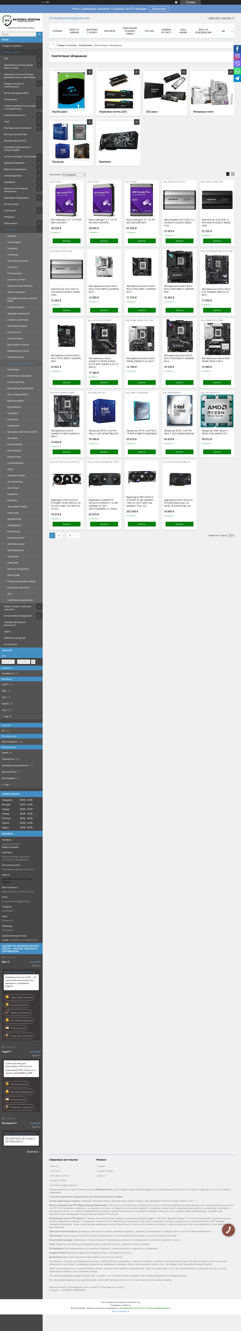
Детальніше (159, 8)
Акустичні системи (16, 279)
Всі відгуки (32, 1151)
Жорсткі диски (59, 111)
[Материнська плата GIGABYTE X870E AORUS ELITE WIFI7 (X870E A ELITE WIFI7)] (104, 338)
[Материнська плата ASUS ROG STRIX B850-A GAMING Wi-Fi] (104, 266)
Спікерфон (12, 413)
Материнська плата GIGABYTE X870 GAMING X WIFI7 (65, 433)
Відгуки (101, 1175)
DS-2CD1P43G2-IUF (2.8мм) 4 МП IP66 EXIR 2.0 (20, 1140)
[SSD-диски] (165, 92)
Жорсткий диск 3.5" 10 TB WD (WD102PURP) (103, 221)
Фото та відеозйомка (17, 394)
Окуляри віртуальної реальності (15, 623)
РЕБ (6, 58)
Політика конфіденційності (64, 1185)
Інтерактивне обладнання (18, 615)
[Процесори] (71, 142)
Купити (66, 240)
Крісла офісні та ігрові (18, 344)
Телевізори (12, 254)
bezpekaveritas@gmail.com (16, 901)
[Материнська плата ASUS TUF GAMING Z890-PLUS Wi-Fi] (217, 269)
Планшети (12, 267)
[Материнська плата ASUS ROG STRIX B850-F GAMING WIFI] (179, 266)
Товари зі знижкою (12, 45)
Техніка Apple (14, 242)
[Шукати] (39, 34)
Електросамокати (15, 382)
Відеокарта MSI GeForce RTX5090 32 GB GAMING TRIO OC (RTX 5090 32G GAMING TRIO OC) (139, 501)
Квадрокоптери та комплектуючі (14, 85)
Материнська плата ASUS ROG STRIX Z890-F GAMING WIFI (66, 358)
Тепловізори (10, 99)
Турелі (7, 631)
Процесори (58, 161)
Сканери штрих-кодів (17, 319)
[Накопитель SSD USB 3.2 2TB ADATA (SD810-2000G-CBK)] (66, 269)
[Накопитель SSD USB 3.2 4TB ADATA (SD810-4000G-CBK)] (217, 200)
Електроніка (10, 229)
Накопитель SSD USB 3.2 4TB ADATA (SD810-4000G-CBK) (216, 222)
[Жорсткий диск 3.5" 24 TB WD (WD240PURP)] (142, 200)
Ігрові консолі (14, 332)
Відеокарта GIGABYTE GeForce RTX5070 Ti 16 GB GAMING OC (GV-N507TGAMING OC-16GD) (103, 504)
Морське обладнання (18, 568)
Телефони (12, 248)
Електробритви (14, 444)
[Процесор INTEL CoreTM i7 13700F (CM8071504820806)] (142, 411)
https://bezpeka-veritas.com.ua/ (18, 891)
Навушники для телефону (19, 285)
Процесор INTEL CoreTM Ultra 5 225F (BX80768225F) (104, 432)
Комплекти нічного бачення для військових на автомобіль (20, 76)
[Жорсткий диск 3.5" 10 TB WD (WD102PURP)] (104, 200)
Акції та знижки (74, 31)
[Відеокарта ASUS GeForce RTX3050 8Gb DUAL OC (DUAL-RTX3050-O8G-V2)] (179, 480)
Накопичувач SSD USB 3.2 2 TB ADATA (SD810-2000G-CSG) (179, 222)
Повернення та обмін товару (130, 31)
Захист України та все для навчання (17, 608)
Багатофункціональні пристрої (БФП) (22, 299)
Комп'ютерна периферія (19, 375)
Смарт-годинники (16, 292)
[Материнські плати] (212, 92)
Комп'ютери (13, 369)
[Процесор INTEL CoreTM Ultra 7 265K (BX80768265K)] (179, 411)
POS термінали (14, 273)
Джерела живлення (14, 162)
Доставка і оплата (92, 31)
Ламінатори (13, 512)
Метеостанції (11, 204)
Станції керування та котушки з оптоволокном (20, 107)
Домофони (9, 181)
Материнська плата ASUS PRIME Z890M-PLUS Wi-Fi (140, 360)
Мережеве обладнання (16, 197)
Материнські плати (203, 111)
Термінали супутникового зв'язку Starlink (17, 148)
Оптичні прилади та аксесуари (20, 156)
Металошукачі (14, 450)
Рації (6, 121)
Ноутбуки (12, 236)
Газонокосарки (14, 338)
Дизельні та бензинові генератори (16, 190)
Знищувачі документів (18, 313)
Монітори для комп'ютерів (20, 388)
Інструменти (13, 425)
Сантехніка (10, 210)
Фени (10, 469)
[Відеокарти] (118, 142)
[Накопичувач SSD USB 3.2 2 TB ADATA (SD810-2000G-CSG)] (179, 200)
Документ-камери (16, 475)
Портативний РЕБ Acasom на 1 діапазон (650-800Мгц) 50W (20, 1071)
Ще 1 (7, 784)
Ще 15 (8, 716)
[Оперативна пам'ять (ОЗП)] (118, 92)
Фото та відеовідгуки (203, 31)
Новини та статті (166, 31)
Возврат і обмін (58, 1180)
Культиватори (14, 407)
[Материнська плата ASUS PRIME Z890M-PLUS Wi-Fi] (142, 338)
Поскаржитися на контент (132, 1308)
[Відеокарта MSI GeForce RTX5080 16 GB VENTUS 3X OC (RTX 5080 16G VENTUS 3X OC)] (66, 480)
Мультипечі (12, 438)
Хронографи (13, 575)
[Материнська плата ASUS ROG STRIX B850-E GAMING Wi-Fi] (179, 335)
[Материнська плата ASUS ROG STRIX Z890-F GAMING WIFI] (66, 335)
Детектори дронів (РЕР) (16, 92)
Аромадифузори (15, 550)
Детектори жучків (15, 544)
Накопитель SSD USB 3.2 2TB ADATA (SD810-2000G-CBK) (66, 292)
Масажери (12, 500)
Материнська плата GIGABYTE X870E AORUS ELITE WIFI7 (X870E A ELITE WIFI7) (103, 363)
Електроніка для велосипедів (21, 581)
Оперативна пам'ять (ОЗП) (113, 111)
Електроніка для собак (18, 587)
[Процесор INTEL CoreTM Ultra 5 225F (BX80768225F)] (104, 411)
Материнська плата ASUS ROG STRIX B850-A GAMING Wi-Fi (104, 289)
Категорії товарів (11, 52)
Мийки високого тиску (18, 350)
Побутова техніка (15, 357)
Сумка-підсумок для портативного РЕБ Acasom (18, 1065)
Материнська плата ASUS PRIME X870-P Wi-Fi (216, 360)
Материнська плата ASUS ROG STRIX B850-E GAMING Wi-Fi (179, 358)
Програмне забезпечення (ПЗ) (22, 431)
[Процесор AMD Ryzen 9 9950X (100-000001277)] (217, 411)
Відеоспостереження (15, 169)
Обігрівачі (9, 216)
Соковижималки (15, 463)
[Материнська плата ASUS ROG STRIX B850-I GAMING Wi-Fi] (142, 266)
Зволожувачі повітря (17, 506)
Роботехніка (10, 223)
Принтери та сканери (17, 260)
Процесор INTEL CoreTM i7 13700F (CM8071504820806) (141, 432)
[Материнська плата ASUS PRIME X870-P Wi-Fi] (217, 338)
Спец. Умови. (183, 31)
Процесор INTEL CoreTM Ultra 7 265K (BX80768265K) (179, 432)
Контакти (109, 31)
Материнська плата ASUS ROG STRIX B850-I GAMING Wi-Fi (141, 289)
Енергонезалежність (15, 115)
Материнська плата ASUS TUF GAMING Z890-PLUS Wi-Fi (216, 292)
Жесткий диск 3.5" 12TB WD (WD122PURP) (66, 221)
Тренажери (13, 556)
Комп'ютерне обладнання (20, 363)
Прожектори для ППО (15, 140)
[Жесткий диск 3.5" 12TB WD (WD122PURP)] (66, 200)
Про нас (149, 31)
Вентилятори (13, 531)
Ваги (9, 593)
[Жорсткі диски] (71, 92)
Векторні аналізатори (15, 134)
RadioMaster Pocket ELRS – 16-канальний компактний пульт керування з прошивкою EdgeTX (20, 981)
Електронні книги (15, 537)
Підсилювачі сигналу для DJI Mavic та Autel (18, 66)
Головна (57, 31)
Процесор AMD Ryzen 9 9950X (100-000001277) (215, 432)
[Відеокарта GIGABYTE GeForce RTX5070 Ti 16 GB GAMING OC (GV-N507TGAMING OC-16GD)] (104, 480)
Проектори (12, 419)
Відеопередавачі (15, 400)
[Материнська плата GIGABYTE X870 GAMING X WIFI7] (66, 411)
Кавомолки (12, 494)
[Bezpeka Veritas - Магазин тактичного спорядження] (21, 20)
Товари (101, 1166)
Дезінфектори (14, 519)
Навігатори (12, 562)
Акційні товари (105, 1170)
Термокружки (14, 525)
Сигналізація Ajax (13, 175)
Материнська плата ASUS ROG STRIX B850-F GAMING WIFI (179, 289)
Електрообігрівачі (16, 307)
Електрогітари (14, 456)
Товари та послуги (67, 45)
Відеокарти (105, 161)
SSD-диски (151, 111)
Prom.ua (136, 1302)
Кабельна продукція (14, 637)
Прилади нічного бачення (17, 127)
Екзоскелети (10, 644)
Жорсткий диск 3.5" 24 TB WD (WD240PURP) (140, 221)
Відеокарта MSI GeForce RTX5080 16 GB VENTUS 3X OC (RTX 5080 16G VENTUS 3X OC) (65, 504)
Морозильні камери (17, 326)
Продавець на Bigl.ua (121, 1305)
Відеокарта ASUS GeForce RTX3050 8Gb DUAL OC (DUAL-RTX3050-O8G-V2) (178, 502)
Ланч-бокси (13, 488)
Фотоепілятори (14, 481)
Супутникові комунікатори (20, 600)
